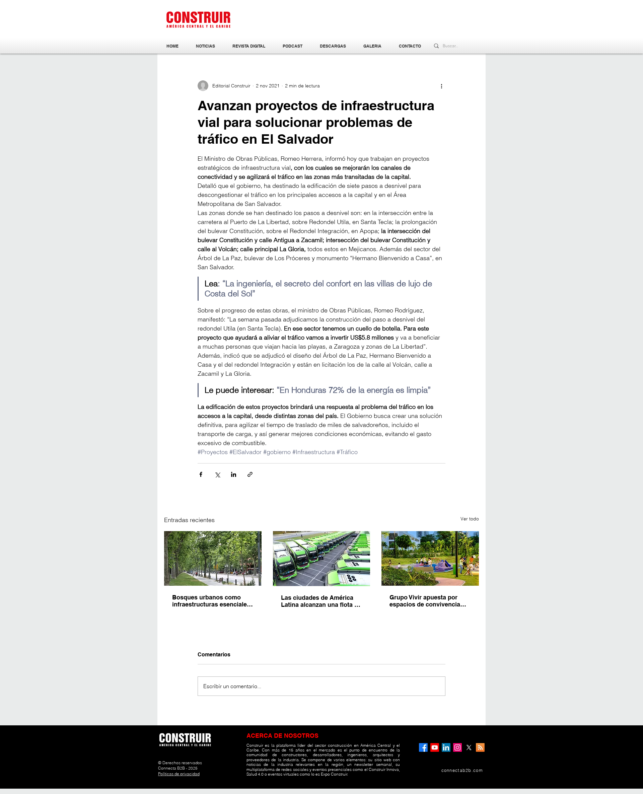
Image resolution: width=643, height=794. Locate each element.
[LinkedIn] (446, 747)
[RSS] (480, 747)
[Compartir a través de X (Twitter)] (217, 474)
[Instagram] (457, 747)
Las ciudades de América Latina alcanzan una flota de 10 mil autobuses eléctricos (321, 601)
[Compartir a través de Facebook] (201, 474)
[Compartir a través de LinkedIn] (233, 474)
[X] (469, 747)
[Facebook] (423, 747)
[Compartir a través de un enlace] (250, 474)
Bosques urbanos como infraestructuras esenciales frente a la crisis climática (211, 601)
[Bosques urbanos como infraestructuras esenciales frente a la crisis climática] (213, 558)
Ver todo (469, 519)
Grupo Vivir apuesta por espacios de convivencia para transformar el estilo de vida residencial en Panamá (430, 601)
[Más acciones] (441, 86)
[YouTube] (434, 747)
